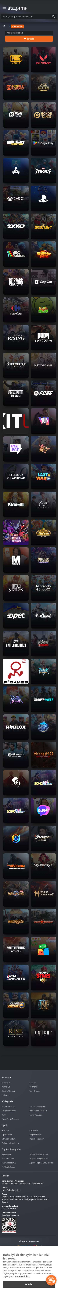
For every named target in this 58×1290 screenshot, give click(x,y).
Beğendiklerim (35, 1134)
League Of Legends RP (38, 1158)
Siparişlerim (7, 1134)
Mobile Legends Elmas (38, 1154)
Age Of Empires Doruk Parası (41, 1163)
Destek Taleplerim (36, 1139)
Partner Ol (33, 1087)
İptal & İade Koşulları (38, 1110)
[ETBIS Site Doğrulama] (27, 1225)
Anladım (29, 1284)
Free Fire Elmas (8, 1158)
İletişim (32, 1082)
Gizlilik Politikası (8, 1106)
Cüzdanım (33, 1130)
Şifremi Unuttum (8, 1139)
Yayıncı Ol (6, 1087)
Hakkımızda (6, 1082)
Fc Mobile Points (8, 1167)
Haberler (5, 1095)
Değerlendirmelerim (10, 1143)
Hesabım (5, 1130)
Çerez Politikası (35, 1115)
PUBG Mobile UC (9, 1163)
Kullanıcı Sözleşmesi (37, 1106)
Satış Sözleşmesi (9, 1110)
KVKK (4, 1115)
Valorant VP (6, 1154)
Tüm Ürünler (34, 1091)
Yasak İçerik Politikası (10, 1119)
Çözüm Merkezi (8, 1091)
